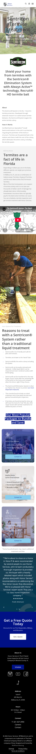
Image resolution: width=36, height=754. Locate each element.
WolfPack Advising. (18, 745)
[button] (33, 4)
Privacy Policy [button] (22, 749)
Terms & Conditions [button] (18, 751)
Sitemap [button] (11, 749)
